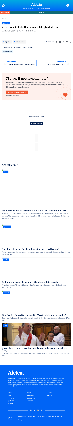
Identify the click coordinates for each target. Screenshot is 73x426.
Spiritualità (11, 401)
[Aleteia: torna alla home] (36, 4)
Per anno (49, 395)
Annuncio (30, 401)
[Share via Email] (67, 42)
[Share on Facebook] (56, 42)
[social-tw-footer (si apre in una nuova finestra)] (38, 410)
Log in (42, 116)
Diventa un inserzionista (44, 416)
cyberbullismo (7, 51)
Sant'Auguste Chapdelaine (43, 8)
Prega (40, 12)
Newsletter (30, 395)
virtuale (12, 19)
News (9, 395)
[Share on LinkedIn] (60, 42)
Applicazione (31, 398)
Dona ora (4, 12)
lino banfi (6, 293)
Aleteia (21, 31)
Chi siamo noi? (22, 416)
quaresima (7, 227)
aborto (6, 172)
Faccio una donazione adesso (15, 92)
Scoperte (10, 403)
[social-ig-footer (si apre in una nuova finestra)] (42, 410)
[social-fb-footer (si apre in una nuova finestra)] (35, 410)
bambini (6, 260)
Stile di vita (5, 19)
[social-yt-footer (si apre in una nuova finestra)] (31, 410)
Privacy (20, 420)
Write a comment (36, 123)
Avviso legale (31, 416)
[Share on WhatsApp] (70, 42)
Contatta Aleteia (57, 416)
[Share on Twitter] (63, 42)
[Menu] (11, 5)
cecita (5, 326)
